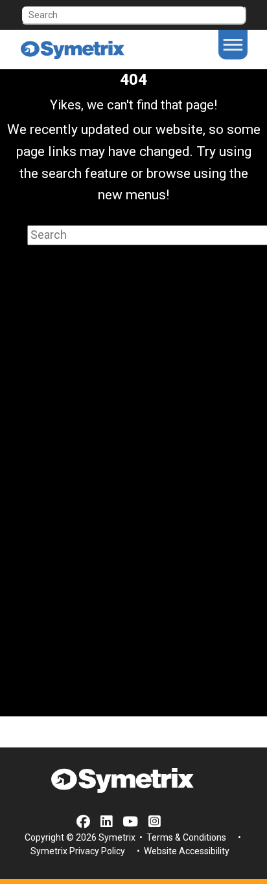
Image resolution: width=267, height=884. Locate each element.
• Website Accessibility (182, 851)
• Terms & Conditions (181, 837)
